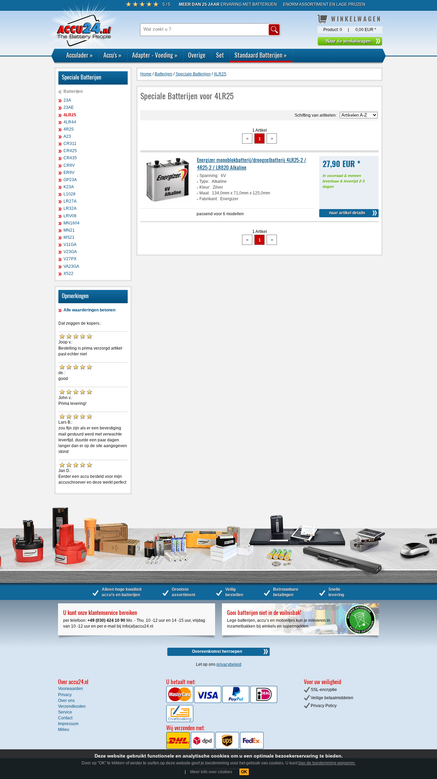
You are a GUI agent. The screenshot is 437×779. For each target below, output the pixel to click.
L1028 (69, 194)
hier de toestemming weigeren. (327, 763)
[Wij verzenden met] (215, 747)
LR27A (70, 201)
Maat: (204, 193)
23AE (69, 107)
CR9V (69, 165)
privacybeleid (228, 664)
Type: (204, 181)
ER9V (69, 172)
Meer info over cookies (211, 771)
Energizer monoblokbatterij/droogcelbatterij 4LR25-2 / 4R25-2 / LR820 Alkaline (251, 163)
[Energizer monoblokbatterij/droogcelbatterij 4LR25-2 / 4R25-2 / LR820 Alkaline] (168, 202)
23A (67, 100)
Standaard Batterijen (261, 54)
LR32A (70, 208)
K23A (69, 187)
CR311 (70, 143)
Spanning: (208, 175)
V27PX (70, 258)
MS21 (69, 237)
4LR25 (70, 115)
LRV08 (70, 216)
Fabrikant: (208, 198)
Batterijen (73, 91)
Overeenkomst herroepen (217, 651)
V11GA (70, 244)
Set (220, 54)
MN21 (69, 230)
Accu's (112, 54)
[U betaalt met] (180, 701)
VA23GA (71, 266)
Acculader (79, 54)
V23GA (70, 251)
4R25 (69, 129)
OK (244, 771)
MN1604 (72, 223)
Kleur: (204, 187)
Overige (197, 54)
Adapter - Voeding (155, 54)
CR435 (70, 158)
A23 (67, 136)
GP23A (70, 179)
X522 (68, 273)
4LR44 (70, 122)
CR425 (70, 150)
